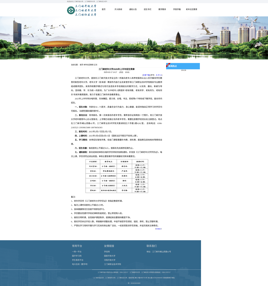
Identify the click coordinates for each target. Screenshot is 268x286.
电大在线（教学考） (80, 264)
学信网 (107, 252)
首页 (81, 65)
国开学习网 (76, 256)
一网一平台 (76, 252)
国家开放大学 (109, 256)
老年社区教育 (89, 65)
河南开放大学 (109, 260)
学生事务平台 (77, 260)
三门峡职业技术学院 (112, 264)
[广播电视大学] (81, 15)
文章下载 (146, 75)
